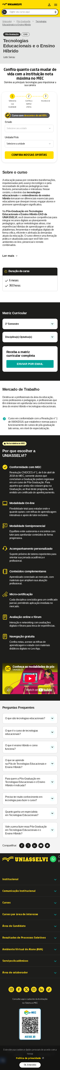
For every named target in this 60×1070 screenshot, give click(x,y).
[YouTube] (34, 989)
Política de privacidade (28, 1058)
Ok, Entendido (30, 1065)
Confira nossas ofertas (29, 155)
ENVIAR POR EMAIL (30, 364)
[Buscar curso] (4, 12)
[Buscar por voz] (55, 12)
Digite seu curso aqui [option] (19, 12)
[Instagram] (11, 989)
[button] (30, 879)
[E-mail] (41, 845)
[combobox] (30, 12)
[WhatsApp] (47, 845)
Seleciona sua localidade (12, 104)
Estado (8, 122)
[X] (28, 845)
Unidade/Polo (12, 137)
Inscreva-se (45, 101)
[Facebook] (21, 845)
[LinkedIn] (34, 845)
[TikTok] (49, 989)
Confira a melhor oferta (28, 104)
